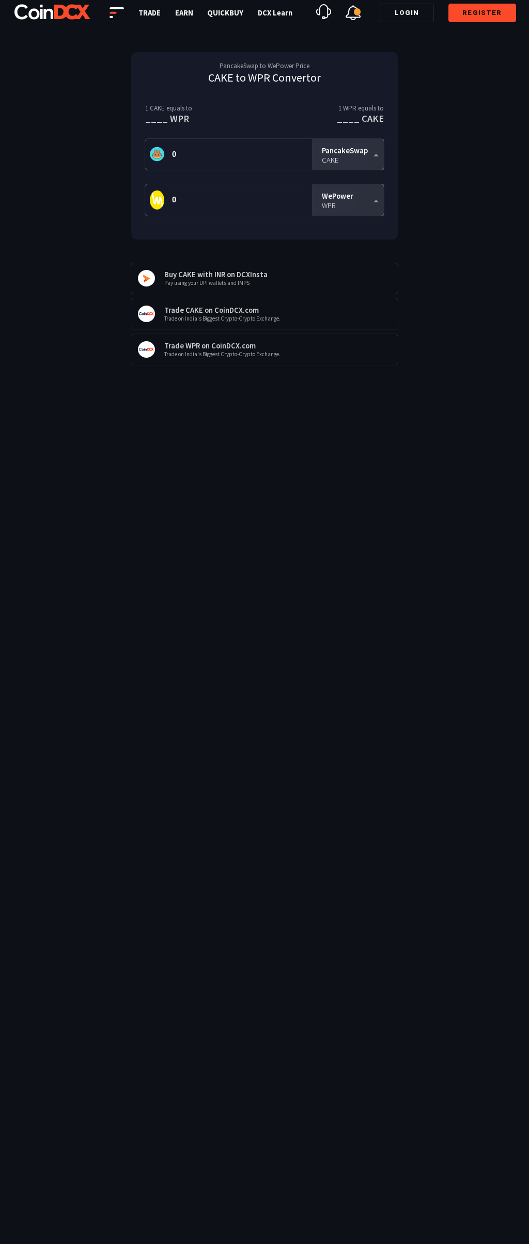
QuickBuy (225, 13)
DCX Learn (275, 13)
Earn (184, 13)
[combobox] (347, 154)
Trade (149, 13)
